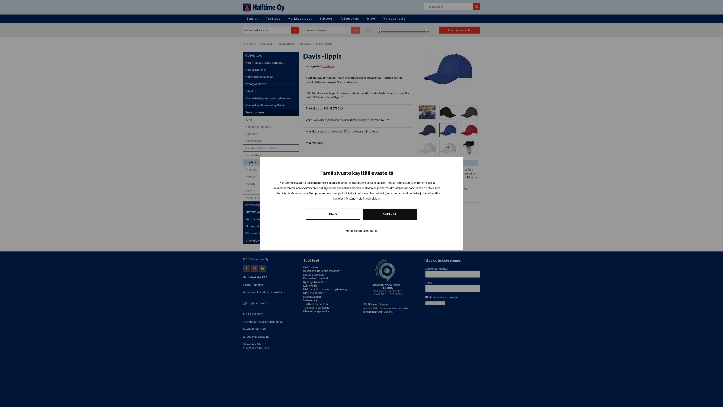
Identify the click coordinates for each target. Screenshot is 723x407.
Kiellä (333, 214)
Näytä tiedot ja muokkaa (361, 230)
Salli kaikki (390, 214)
